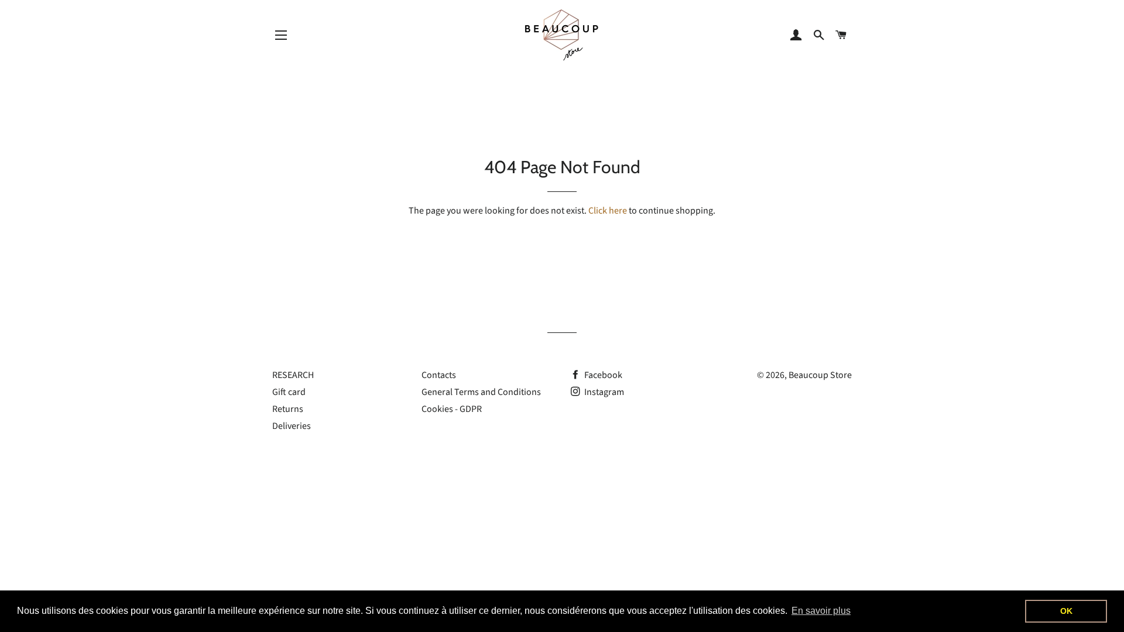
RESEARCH (293, 375)
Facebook (602, 375)
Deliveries (291, 426)
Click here (607, 210)
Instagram (603, 392)
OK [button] (1066, 611)
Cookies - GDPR (452, 409)
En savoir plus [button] (821, 611)
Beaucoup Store (820, 375)
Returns (287, 409)
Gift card (289, 392)
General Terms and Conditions (481, 392)
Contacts (439, 375)
